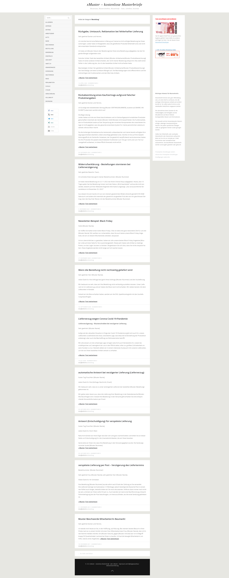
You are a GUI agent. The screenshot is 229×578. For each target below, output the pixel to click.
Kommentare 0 (93, 83)
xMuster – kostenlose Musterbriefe (114, 4)
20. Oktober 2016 (84, 409)
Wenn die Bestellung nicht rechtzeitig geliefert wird (105, 269)
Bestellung (50, 48)
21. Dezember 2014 (84, 507)
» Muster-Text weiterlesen (87, 78)
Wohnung (49, 101)
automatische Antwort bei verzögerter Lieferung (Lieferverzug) (111, 372)
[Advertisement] (166, 75)
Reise (47, 78)
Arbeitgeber (50, 33)
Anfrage (48, 26)
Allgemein (49, 22)
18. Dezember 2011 (84, 544)
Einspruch (49, 56)
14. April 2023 (82, 83)
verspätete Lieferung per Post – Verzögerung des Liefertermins (111, 465)
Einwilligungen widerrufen (162, 157)
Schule (48, 86)
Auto (47, 37)
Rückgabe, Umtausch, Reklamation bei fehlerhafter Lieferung (110, 31)
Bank (47, 41)
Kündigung (49, 71)
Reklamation (50, 82)
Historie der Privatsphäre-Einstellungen (166, 154)
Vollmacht (49, 97)
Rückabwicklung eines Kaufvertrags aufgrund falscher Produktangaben (106, 96)
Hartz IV (48, 63)
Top (112, 571)
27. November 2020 (84, 258)
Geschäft (49, 60)
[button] (53, 110)
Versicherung (50, 94)
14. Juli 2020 (82, 360)
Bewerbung (49, 52)
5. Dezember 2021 (84, 209)
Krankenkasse (50, 67)
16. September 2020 (84, 307)
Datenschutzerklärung (112, 565)
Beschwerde (50, 45)
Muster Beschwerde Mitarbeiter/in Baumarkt (101, 518)
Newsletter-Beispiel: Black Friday (95, 220)
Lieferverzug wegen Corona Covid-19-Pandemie (103, 318)
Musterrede (50, 75)
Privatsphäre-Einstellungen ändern (165, 152)
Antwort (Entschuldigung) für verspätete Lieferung (105, 421)
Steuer (48, 90)
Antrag (48, 30)
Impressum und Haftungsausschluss (129, 564)
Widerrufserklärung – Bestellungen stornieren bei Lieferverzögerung (104, 166)
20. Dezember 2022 (84, 152)
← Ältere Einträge (85, 553)
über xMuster (114, 564)
